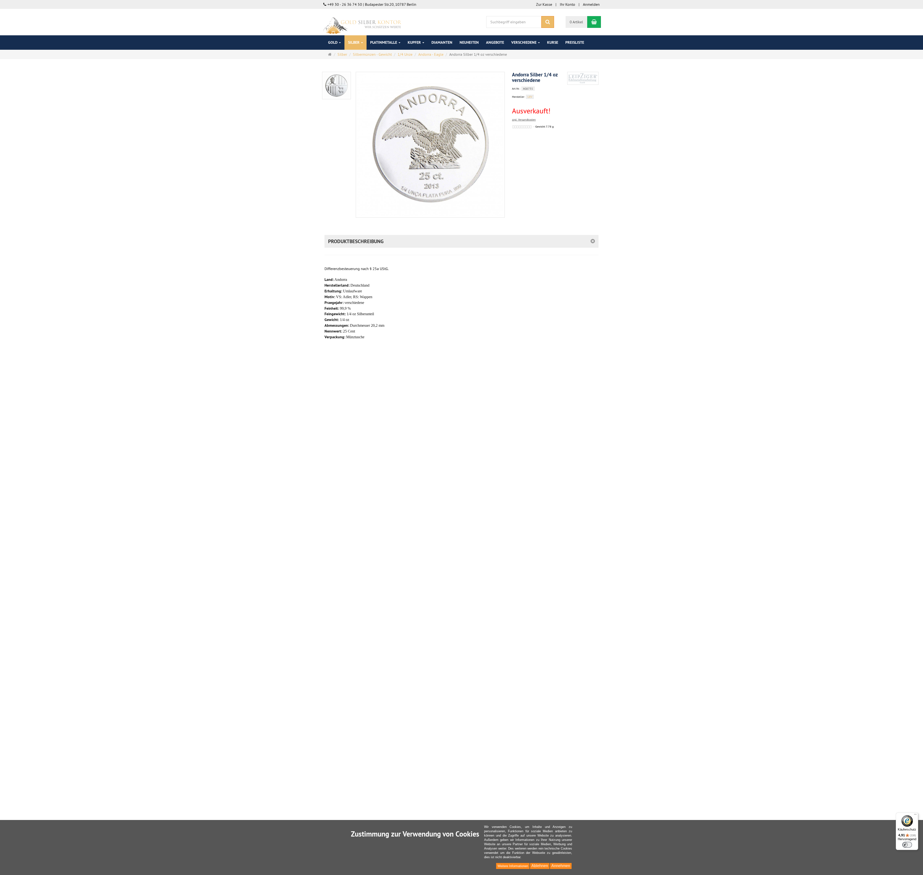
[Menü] (915, 815)
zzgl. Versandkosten (524, 119)
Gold (333, 42)
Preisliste (574, 42)
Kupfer (415, 42)
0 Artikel (576, 21)
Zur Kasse (544, 4)
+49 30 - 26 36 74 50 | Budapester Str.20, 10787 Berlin (371, 4)
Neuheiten (469, 42)
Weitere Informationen (513, 866)
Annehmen (560, 866)
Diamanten (441, 42)
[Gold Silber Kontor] (362, 21)
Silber (354, 42)
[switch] (907, 845)
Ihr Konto (567, 4)
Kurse (552, 42)
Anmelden (591, 4)
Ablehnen (539, 866)
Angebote (495, 42)
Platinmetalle (384, 42)
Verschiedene (524, 42)
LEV (530, 97)
